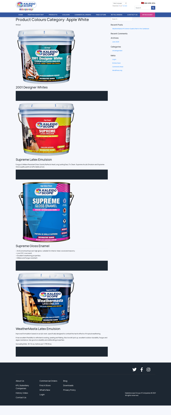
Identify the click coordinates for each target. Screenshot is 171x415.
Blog (65, 381)
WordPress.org (117, 70)
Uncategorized (117, 50)
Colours (66, 15)
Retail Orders (116, 15)
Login (42, 394)
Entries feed (116, 63)
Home (20, 15)
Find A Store (101, 15)
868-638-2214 (149, 3)
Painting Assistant (36, 15)
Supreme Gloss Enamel (32, 246)
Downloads (68, 385)
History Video (22, 393)
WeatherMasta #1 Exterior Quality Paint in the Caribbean (130, 29)
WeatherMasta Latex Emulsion (38, 329)
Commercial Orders (83, 15)
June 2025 (115, 42)
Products (53, 15)
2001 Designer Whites (32, 87)
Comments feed (117, 67)
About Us (20, 381)
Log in (114, 59)
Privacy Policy (69, 390)
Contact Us (132, 15)
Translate (124, 6)
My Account (147, 15)
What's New (44, 390)
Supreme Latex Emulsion (34, 159)
